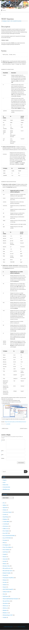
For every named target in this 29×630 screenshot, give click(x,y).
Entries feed (5, 484)
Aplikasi (4, 505)
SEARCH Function (5, 428)
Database (5, 519)
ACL (4, 502)
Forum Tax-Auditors (7, 547)
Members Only (6, 566)
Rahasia (4, 580)
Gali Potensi (5, 552)
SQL (4, 594)
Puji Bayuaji (4, 21)
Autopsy (4, 509)
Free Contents (6, 549)
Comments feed (6, 487)
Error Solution (6, 530)
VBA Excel (5, 608)
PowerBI (5, 575)
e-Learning (5, 523)
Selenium (5, 584)
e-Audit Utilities (6, 521)
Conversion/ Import (7, 512)
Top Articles (19, 21)
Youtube (4, 617)
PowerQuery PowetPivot (8, 577)
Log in (4, 482)
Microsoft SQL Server (7, 570)
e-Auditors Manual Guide (8, 626)
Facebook (5, 540)
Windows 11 (5, 612)
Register (5, 480)
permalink (8, 423)
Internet (4, 556)
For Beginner (5, 544)
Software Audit (6, 591)
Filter (4, 542)
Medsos (4, 563)
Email (2, 455)
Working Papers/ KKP (7, 615)
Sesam (4, 587)
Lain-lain (4, 561)
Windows (5, 610)
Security (4, 582)
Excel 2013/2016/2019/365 (9, 535)
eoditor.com (5, 528)
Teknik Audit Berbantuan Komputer (10, 598)
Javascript (5, 559)
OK (25, 471)
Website (2, 458)
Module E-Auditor (6, 573)
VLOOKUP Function (23, 428)
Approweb (5, 507)
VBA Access (5, 605)
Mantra (19, 626)
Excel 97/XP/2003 (7, 537)
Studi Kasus (5, 596)
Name (2, 451)
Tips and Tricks (6, 601)
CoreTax (5, 514)
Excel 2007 (15, 21)
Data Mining (5, 516)
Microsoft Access (7, 568)
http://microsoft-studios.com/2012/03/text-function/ (15, 421)
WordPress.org (6, 489)
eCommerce (5, 526)
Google (4, 554)
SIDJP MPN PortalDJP (8, 589)
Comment (2, 440)
